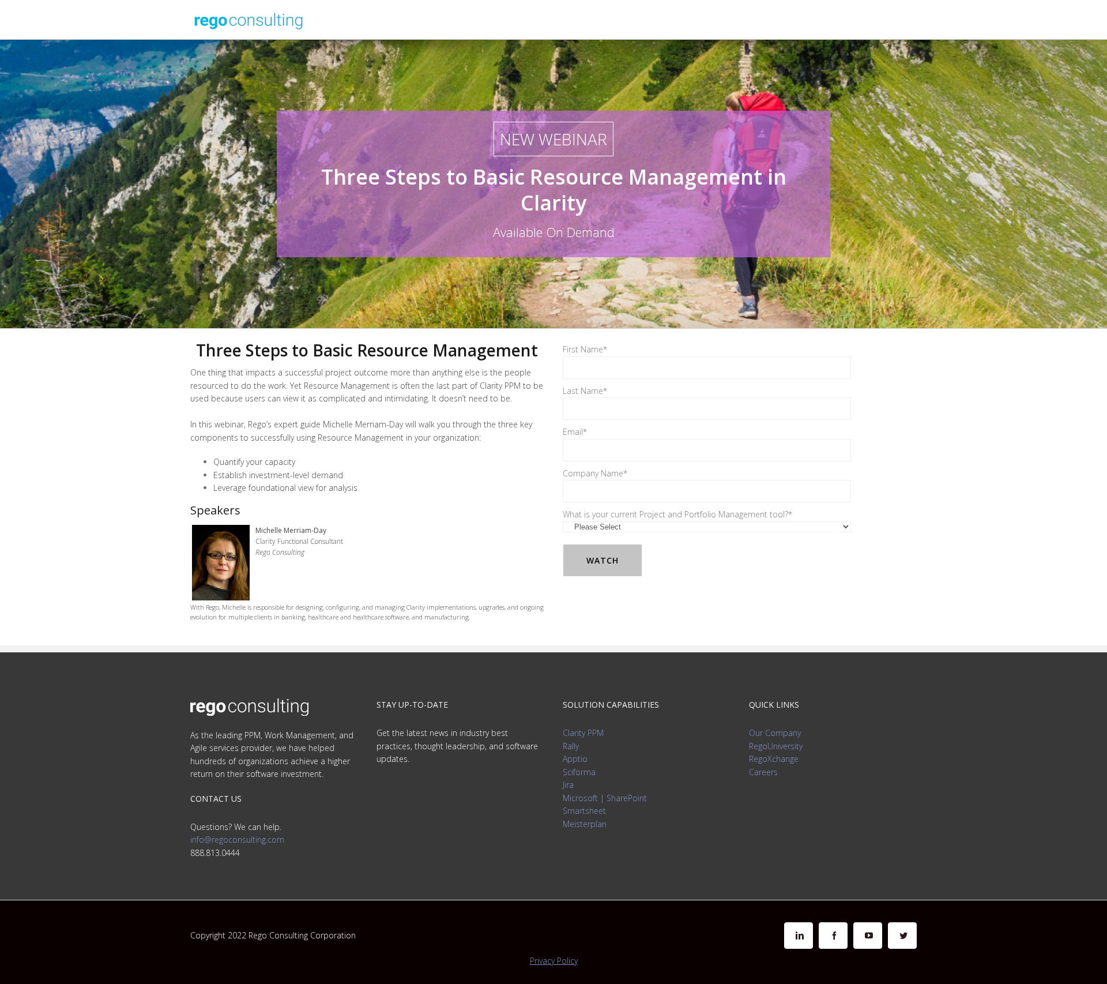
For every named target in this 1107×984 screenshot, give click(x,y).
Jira (568, 784)
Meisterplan (585, 823)
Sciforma (579, 772)
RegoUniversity (776, 746)
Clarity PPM (583, 732)
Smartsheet (584, 810)
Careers (763, 772)
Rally (571, 746)
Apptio (575, 758)
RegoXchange (774, 758)
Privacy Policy (554, 960)
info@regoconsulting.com (237, 839)
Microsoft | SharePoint (605, 798)
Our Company (775, 732)
